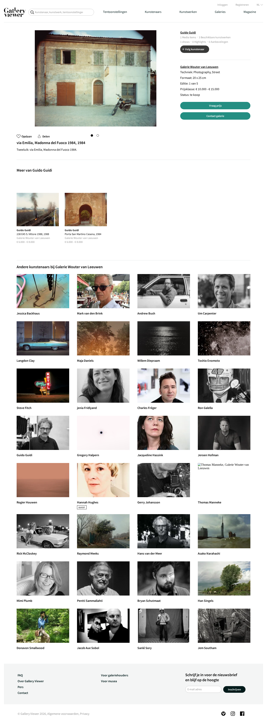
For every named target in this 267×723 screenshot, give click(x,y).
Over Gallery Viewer (31, 681)
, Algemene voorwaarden (62, 714)
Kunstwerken (188, 12)
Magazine (250, 12)
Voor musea (109, 681)
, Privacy (84, 714)
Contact (23, 693)
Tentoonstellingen (115, 12)
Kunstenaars (153, 12)
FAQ (20, 675)
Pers (20, 687)
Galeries (220, 12)
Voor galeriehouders (114, 675)
